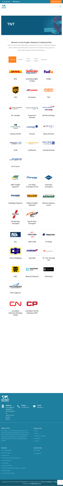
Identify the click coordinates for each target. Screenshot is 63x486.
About (36, 433)
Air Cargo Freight (7, 450)
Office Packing (6, 470)
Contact (37, 441)
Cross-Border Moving (8, 473)
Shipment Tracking (40, 436)
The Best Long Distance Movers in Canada (13, 468)
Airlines (20, 59)
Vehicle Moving (6, 460)
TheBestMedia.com (35, 483)
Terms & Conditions (46, 482)
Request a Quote (56, 1)
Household (5, 463)
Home (36, 431)
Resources (38, 438)
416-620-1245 (25, 407)
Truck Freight (28, 60)
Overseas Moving (7, 465)
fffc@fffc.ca (40, 407)
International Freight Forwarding (11, 458)
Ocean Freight (36, 60)
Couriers (12, 59)
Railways (44, 59)
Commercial (5, 455)
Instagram (38, 453)
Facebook (37, 450)
